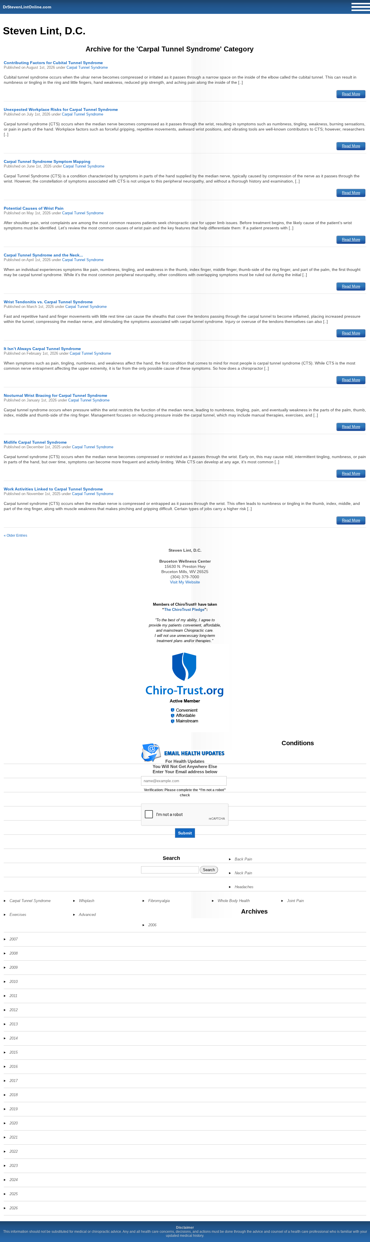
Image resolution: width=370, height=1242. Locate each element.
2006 (152, 925)
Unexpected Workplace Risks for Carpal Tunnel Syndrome (61, 109)
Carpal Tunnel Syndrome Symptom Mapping (47, 161)
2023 (14, 1165)
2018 (14, 1095)
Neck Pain (243, 873)
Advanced (87, 914)
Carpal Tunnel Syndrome (87, 67)
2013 (14, 1024)
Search (171, 858)
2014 (14, 1038)
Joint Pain (295, 901)
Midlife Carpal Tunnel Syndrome (35, 442)
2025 (14, 1194)
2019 (14, 1109)
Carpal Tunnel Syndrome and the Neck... (43, 255)
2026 (14, 1208)
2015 (14, 1052)
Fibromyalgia (159, 901)
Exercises (18, 914)
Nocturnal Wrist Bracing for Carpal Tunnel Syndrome (55, 395)
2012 (14, 1010)
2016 (14, 1066)
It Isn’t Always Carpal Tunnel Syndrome (42, 348)
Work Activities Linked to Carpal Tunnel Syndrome (53, 489)
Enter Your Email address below (185, 771)
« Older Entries (15, 535)
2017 (14, 1081)
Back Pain (243, 859)
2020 (14, 1123)
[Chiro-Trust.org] (185, 688)
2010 (14, 981)
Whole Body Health (234, 901)
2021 (14, 1137)
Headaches (244, 887)
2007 (14, 939)
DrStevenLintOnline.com (27, 7)
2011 (13, 996)
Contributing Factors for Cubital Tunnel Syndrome (53, 62)
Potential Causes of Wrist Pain (34, 208)
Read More (351, 94)
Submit (185, 833)
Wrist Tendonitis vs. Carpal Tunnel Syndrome (48, 302)
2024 (14, 1180)
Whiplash (86, 901)
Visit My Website (185, 582)
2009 (14, 967)
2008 (14, 953)
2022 (14, 1151)
